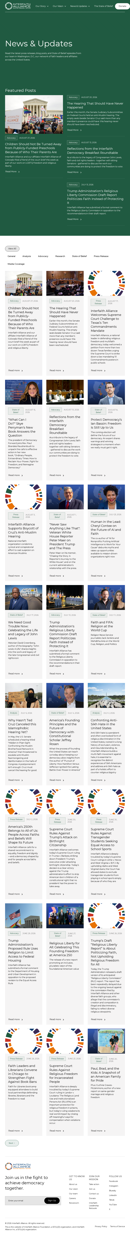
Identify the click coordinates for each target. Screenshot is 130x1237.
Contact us (94, 1194)
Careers (72, 1198)
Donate (122, 6)
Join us (92, 1189)
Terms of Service (117, 1226)
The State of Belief (103, 6)
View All (12, 248)
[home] (17, 6)
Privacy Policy (101, 1226)
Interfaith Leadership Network (94, 1205)
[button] (42, 6)
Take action (94, 1184)
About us (73, 1184)
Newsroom (74, 1203)
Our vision (73, 1189)
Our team (73, 1194)
